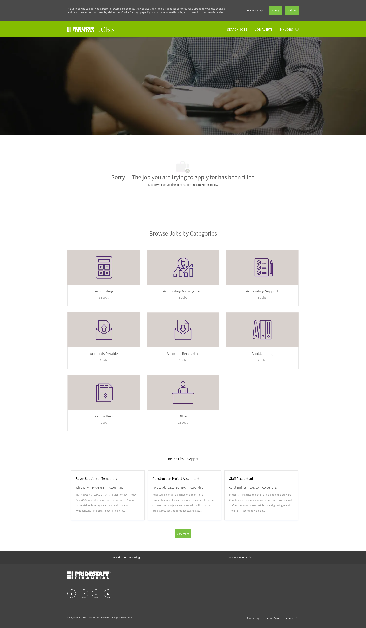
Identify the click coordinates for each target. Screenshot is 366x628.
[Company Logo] (89, 575)
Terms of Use (272, 618)
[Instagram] (108, 593)
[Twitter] (96, 593)
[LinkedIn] (84, 593)
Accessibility (292, 618)
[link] (90, 29)
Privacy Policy (252, 618)
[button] (254, 10)
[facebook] (71, 593)
